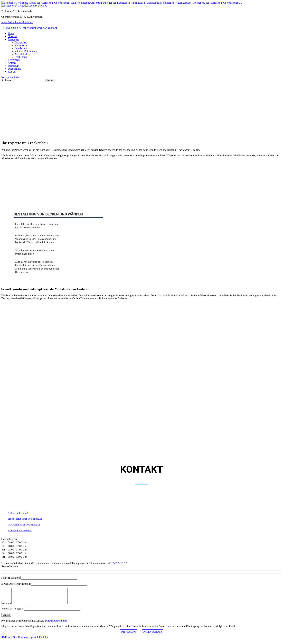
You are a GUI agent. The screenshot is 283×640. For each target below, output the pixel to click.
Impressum (13, 65)
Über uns (12, 36)
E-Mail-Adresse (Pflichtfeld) (16, 583)
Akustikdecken (22, 54)
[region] (141, 110)
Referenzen (14, 59)
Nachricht (6, 603)
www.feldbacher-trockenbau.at (17, 22)
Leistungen (13, 39)
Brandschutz (20, 48)
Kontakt (12, 71)
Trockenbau (20, 57)
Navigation (7, 77)
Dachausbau (20, 42)
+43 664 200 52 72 (11, 27)
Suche (16, 77)
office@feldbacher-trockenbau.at (40, 27)
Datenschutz (14, 68)
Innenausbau (21, 45)
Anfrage (12, 62)
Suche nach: (7, 80)
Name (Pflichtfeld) (10, 577)
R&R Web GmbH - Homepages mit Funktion (24, 637)
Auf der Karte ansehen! (20, 530)
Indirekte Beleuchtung (25, 51)
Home (11, 33)
